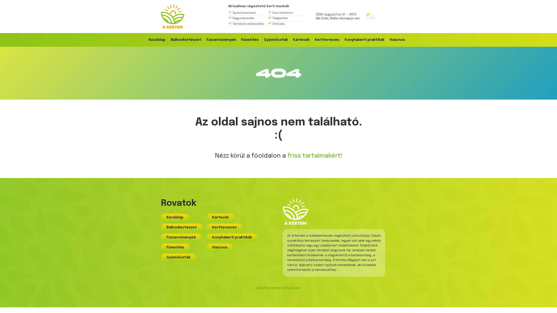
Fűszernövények (221, 40)
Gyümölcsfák (276, 40)
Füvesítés (250, 40)
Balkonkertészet (186, 40)
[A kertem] (172, 16)
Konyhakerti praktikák (364, 40)
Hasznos (397, 40)
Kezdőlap (157, 40)
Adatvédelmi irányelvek (278, 288)
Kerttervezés (327, 40)
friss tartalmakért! (314, 156)
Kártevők (301, 40)
